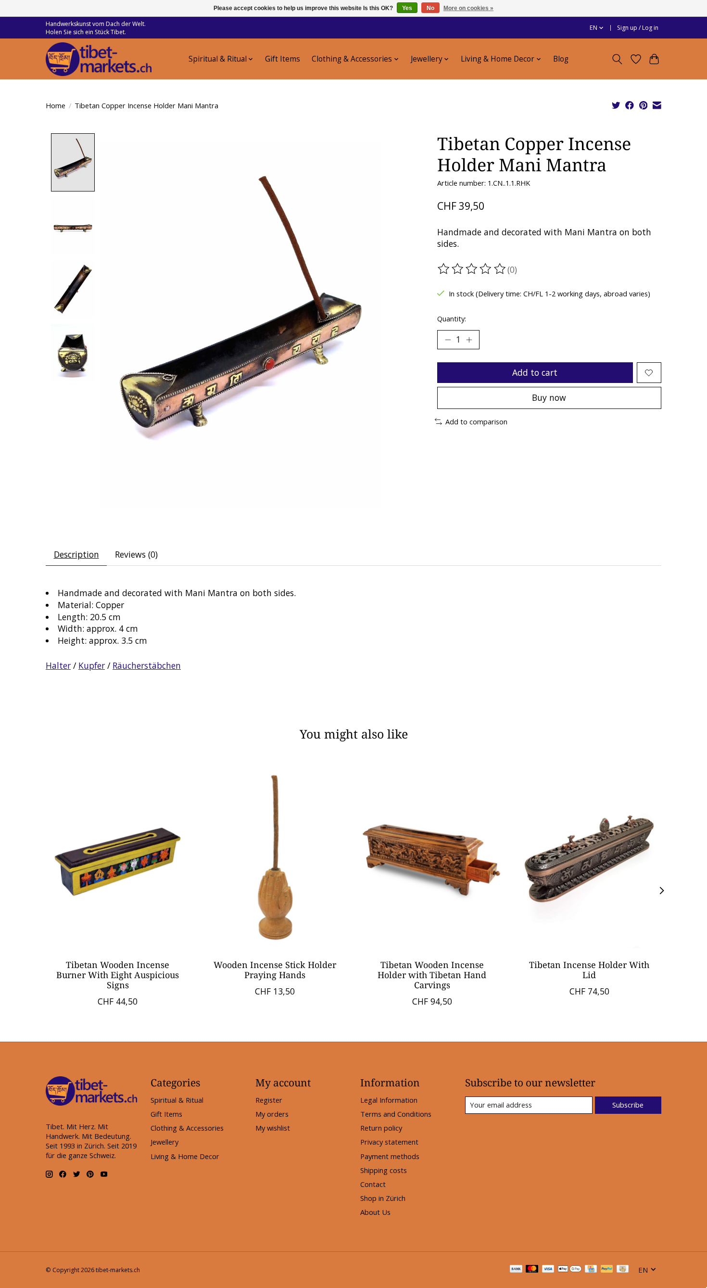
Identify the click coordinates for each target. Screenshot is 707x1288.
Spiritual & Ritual (177, 1100)
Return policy (381, 1128)
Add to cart (534, 372)
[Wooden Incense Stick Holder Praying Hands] (275, 856)
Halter (58, 665)
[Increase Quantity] (469, 339)
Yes (407, 8)
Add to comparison (476, 421)
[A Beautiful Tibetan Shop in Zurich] (99, 59)
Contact (373, 1184)
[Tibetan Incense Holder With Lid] (589, 856)
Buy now (549, 397)
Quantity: (451, 318)
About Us (375, 1212)
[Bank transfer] (516, 1270)
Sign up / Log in (637, 28)
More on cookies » (468, 8)
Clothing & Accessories (187, 1128)
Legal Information (388, 1100)
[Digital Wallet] (569, 1270)
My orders (272, 1114)
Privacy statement (389, 1142)
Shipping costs (383, 1170)
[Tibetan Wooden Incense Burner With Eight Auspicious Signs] (117, 856)
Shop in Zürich (382, 1198)
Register (268, 1100)
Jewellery (164, 1142)
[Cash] (623, 1270)
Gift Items (282, 59)
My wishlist (272, 1128)
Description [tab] (76, 554)
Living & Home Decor (185, 1156)
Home (55, 105)
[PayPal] (607, 1270)
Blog (560, 59)
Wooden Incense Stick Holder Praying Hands (275, 970)
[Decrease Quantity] (447, 339)
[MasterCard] (532, 1270)
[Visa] (548, 1270)
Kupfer (91, 665)
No (430, 8)
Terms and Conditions (395, 1114)
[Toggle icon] (617, 59)
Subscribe (628, 1104)
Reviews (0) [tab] (136, 554)
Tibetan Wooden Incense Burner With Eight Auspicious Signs (117, 975)
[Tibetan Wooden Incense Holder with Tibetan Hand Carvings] (432, 856)
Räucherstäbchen (147, 665)
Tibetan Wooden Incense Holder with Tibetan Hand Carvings (432, 975)
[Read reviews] (472, 269)
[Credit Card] (591, 1270)
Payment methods (389, 1156)
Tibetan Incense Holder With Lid (589, 970)
